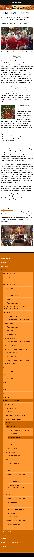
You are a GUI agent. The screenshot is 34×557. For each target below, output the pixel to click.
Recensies (6, 397)
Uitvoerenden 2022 (14, 456)
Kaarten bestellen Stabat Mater (19, 430)
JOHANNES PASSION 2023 (10, 292)
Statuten (4, 539)
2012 (4, 393)
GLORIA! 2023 (9, 412)
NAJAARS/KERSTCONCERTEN (12, 400)
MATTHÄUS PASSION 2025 (10, 277)
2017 (4, 367)
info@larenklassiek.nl (7, 210)
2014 (4, 386)
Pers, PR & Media (13, 441)
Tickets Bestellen (14, 467)
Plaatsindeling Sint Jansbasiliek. (12, 542)
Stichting (4, 266)
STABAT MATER (11, 426)
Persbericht (12, 528)
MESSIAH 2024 (9, 404)
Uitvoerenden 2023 (11, 295)
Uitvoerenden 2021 (14, 463)
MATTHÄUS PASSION (9, 273)
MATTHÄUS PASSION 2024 (10, 284)
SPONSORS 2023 (9, 299)
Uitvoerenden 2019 (11, 334)
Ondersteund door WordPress (8, 554)
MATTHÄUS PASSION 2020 (10, 312)
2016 (4, 375)
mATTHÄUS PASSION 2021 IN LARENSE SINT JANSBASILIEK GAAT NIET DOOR (16, 307)
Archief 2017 (12, 448)
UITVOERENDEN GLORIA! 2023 (15, 415)
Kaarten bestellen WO (16, 509)
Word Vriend (5, 259)
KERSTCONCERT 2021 (12, 459)
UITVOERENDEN (13, 434)
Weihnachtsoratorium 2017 (16, 498)
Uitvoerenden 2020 (11, 316)
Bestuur (3, 262)
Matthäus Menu (10, 345)
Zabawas (12, 54)
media (10, 491)
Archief (3, 270)
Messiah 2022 (10, 452)
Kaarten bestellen (11, 331)
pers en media (9, 323)
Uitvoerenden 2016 (14, 524)
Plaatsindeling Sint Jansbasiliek (16, 349)
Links (10, 445)
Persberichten (10, 338)
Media (10, 470)
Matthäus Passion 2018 (10, 353)
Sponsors (11, 513)
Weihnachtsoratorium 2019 (16, 474)
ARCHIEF (7, 423)
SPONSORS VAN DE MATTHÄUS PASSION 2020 (18, 319)
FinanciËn (4, 535)
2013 (4, 389)
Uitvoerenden (9, 281)
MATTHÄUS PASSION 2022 (10, 303)
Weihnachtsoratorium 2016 (16, 520)
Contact (4, 546)
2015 (4, 382)
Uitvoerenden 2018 (11, 356)
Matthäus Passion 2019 (10, 327)
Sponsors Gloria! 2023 (13, 419)
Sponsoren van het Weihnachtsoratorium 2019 (17, 486)
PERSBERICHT (12, 505)
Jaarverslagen (6, 531)
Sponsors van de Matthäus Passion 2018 (18, 342)
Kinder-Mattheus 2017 (15, 437)
